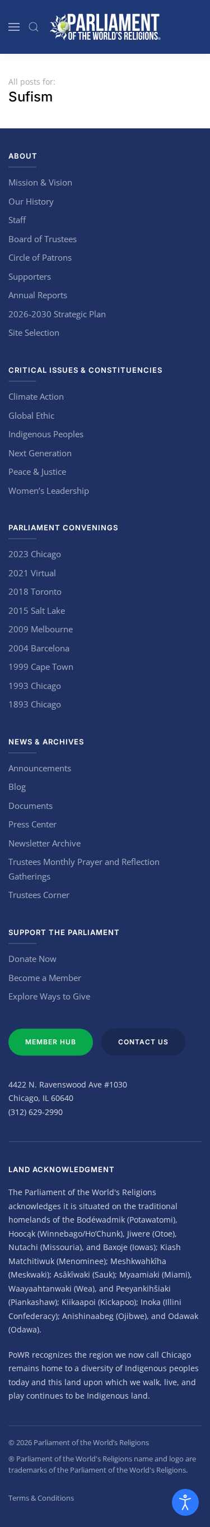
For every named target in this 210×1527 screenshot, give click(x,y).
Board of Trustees (42, 238)
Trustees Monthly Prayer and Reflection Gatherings (84, 869)
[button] (14, 26)
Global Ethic (31, 415)
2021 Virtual (32, 573)
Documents (30, 805)
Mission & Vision (40, 182)
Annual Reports (37, 294)
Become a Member (44, 977)
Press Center (32, 824)
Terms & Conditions (41, 1498)
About (23, 155)
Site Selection (33, 332)
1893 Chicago (34, 704)
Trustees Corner (38, 894)
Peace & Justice (37, 471)
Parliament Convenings (63, 527)
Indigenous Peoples (45, 433)
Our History (31, 201)
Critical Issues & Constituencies (85, 369)
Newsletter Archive (44, 843)
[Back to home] (105, 26)
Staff (17, 219)
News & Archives (46, 741)
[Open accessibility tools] (185, 1502)
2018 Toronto (35, 591)
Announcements (39, 768)
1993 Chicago (34, 685)
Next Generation (40, 453)
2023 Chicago (34, 553)
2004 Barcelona (38, 648)
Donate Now (32, 958)
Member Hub (50, 1042)
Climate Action (36, 396)
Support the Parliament (64, 932)
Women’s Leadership (48, 490)
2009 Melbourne (40, 629)
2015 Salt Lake (36, 610)
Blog (17, 786)
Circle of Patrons (40, 257)
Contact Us (143, 1042)
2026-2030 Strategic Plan (57, 314)
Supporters (29, 276)
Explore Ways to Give (49, 996)
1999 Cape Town (40, 666)
